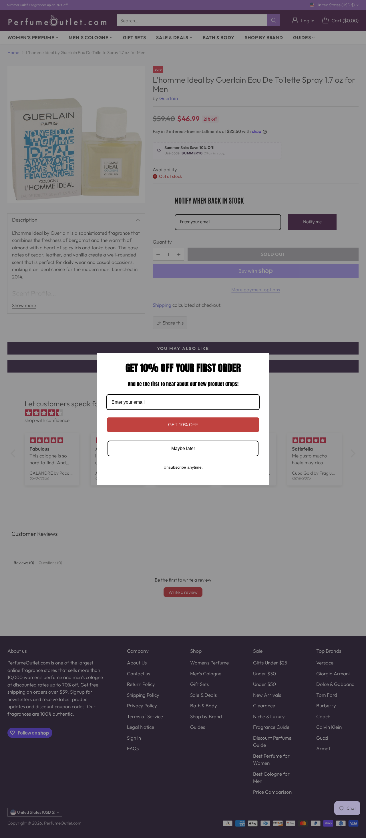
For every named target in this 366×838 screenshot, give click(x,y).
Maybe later (183, 448)
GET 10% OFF (183, 424)
